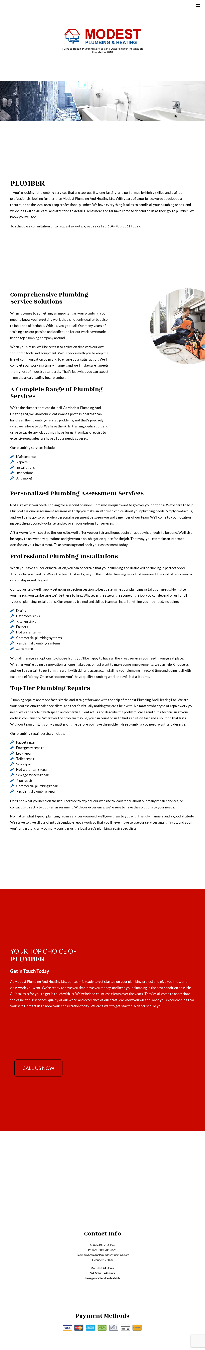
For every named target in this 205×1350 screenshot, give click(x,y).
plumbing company (39, 338)
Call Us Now (38, 1068)
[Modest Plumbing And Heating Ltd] (102, 36)
